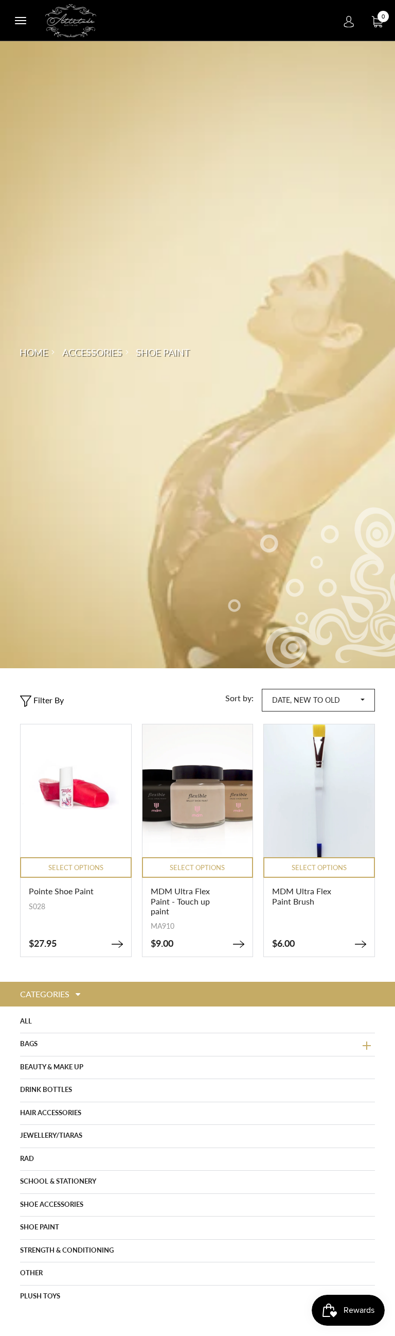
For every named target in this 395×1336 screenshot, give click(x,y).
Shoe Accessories (51, 1204)
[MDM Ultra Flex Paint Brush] (360, 944)
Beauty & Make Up (51, 1067)
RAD (27, 1158)
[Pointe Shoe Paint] (117, 944)
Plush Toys (40, 1296)
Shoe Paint (39, 1227)
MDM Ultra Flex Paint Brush (301, 896)
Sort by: (239, 698)
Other (31, 1273)
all (26, 1021)
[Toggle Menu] (20, 20)
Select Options (75, 867)
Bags (29, 1043)
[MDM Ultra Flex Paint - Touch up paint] (238, 944)
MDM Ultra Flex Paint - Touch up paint (180, 900)
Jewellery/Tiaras (51, 1135)
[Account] (349, 20)
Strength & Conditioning (67, 1250)
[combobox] (318, 700)
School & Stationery (58, 1181)
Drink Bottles (46, 1089)
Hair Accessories (50, 1112)
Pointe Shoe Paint (61, 891)
